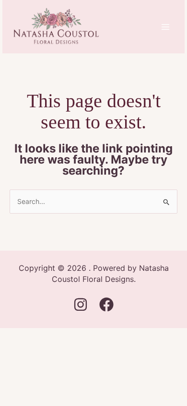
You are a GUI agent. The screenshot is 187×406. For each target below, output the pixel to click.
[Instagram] (80, 304)
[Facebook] (106, 304)
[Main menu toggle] (165, 27)
